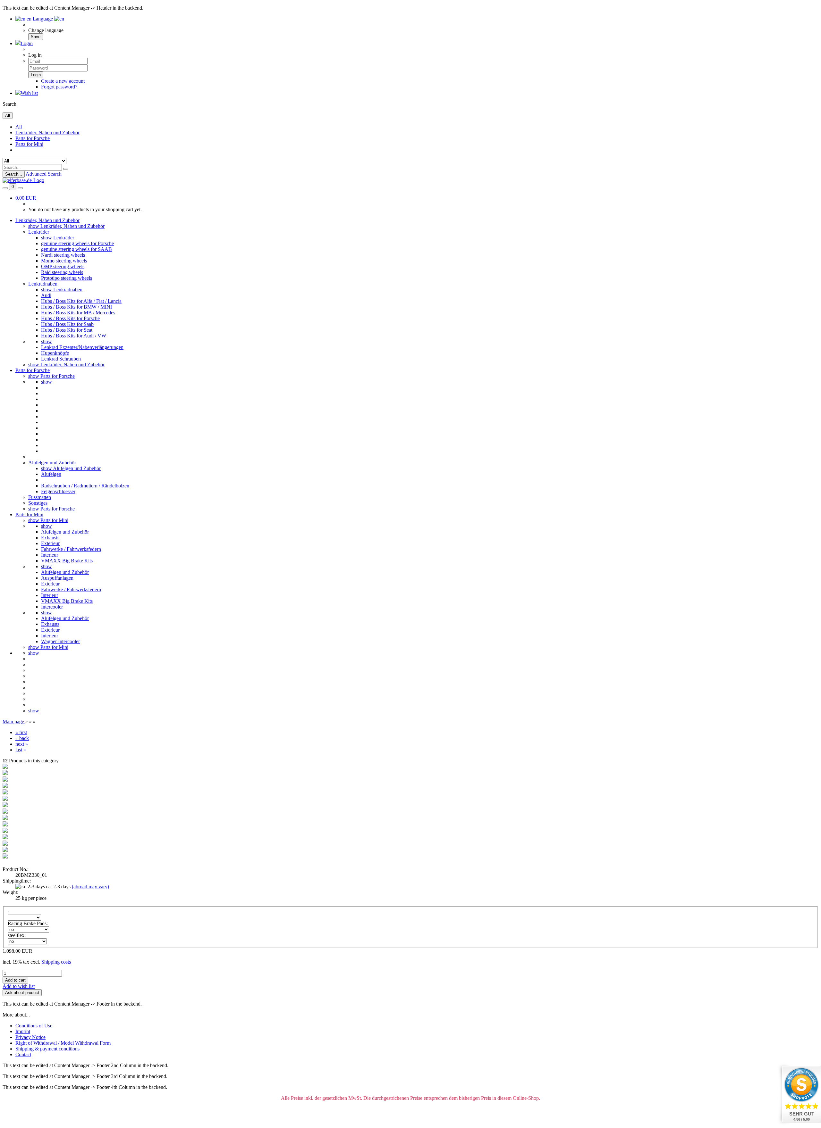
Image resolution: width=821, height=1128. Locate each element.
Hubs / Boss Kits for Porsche (70, 318)
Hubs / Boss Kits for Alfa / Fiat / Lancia (81, 301)
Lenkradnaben (42, 283)
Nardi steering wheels (63, 255)
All (18, 126)
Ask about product (22, 992)
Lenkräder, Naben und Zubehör (47, 132)
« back (22, 738)
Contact (23, 1054)
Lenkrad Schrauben (61, 358)
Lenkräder (38, 232)
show (46, 341)
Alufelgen (51, 474)
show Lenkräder (57, 237)
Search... (13, 174)
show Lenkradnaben (61, 289)
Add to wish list (19, 986)
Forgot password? (59, 86)
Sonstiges (37, 503)
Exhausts (50, 537)
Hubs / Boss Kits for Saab (67, 324)
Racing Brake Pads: (28, 923)
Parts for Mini (29, 144)
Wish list (29, 93)
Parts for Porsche (32, 138)
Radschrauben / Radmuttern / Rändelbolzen (85, 485)
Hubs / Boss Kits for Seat (66, 330)
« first (21, 732)
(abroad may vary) (90, 886)
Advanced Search (44, 174)
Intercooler (52, 607)
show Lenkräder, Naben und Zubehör (66, 226)
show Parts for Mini (48, 520)
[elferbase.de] (23, 180)
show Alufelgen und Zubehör (71, 468)
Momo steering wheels (64, 260)
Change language (45, 30)
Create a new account (63, 81)
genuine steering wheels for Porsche (77, 243)
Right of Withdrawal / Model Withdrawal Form (63, 1043)
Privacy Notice (30, 1037)
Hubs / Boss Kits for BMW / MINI (76, 307)
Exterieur (50, 543)
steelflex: (17, 935)
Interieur (49, 555)
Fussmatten (39, 497)
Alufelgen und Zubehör (52, 462)
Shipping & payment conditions (47, 1048)
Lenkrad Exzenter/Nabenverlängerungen (82, 347)
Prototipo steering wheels (66, 278)
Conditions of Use (33, 1025)
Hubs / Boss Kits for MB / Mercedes (78, 312)
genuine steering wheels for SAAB (76, 249)
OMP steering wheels (62, 266)
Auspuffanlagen (57, 578)
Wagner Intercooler (60, 641)
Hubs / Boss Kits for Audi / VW (73, 335)
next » (21, 744)
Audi (46, 295)
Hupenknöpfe (55, 353)
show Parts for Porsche (51, 376)
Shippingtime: (17, 880)
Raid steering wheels (62, 272)
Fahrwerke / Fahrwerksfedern (71, 549)
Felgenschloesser (58, 491)
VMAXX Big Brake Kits (67, 560)
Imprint (22, 1031)
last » (20, 749)
